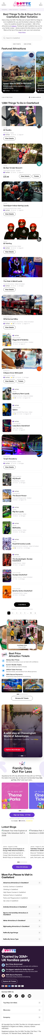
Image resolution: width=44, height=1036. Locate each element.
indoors (14, 26)
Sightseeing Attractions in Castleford (16, 926)
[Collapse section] (39, 882)
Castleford (23, 9)
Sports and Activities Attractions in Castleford (15, 913)
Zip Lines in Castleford (10, 901)
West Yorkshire (13, 9)
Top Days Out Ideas (10, 1002)
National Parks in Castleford (12, 895)
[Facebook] (3, 996)
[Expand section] (39, 906)
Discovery (6, 1010)
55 (31, 613)
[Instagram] (23, 996)
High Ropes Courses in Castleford (14, 892)
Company (6, 1017)
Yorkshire (4, 9)
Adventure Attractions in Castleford (15, 883)
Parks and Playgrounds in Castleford (15, 898)
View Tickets (17, 44)
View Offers (27, 44)
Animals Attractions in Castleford (15, 907)
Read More (22, 32)
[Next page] (35, 613)
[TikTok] (16, 996)
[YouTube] (29, 996)
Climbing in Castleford (10, 889)
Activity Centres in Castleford (13, 886)
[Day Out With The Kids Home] (22, 4)
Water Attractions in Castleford (14, 920)
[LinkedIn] (9, 996)
